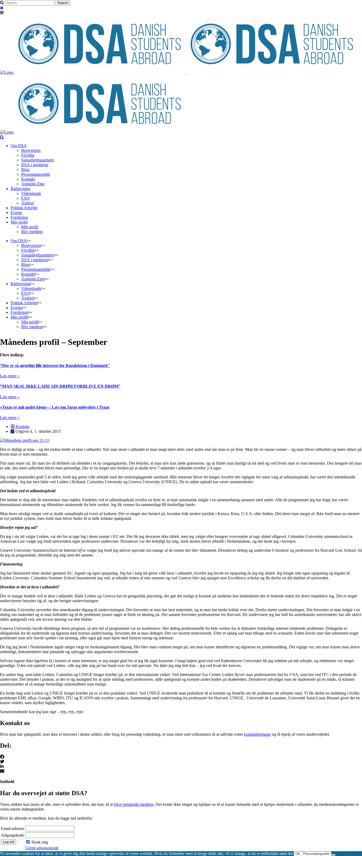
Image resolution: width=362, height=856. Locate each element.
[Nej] (333, 855)
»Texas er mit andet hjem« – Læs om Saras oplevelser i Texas (54, 407)
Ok (297, 854)
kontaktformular (257, 734)
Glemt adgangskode (42, 848)
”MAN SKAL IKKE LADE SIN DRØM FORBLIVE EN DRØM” (60, 386)
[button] (181, 757)
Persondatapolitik (316, 854)
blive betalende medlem (133, 804)
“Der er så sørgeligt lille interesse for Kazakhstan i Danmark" (55, 365)
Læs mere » (10, 376)
